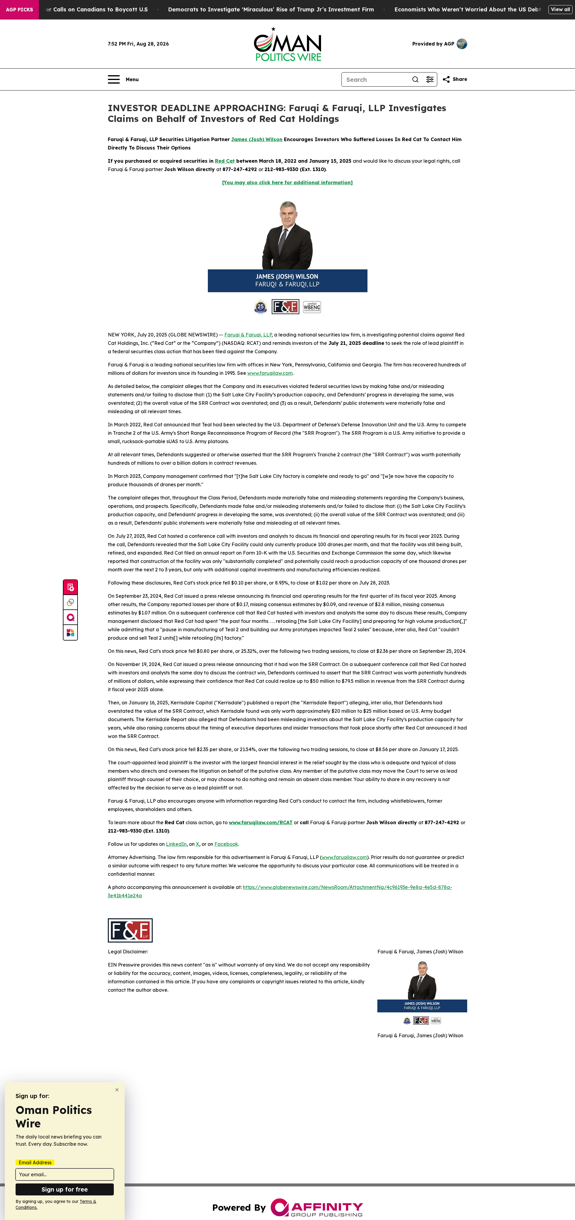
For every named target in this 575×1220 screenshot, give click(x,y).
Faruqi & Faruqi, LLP (248, 335)
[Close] (117, 1090)
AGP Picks (19, 10)
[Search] (415, 79)
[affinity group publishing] (70, 617)
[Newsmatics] (70, 632)
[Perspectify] (70, 602)
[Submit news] (70, 587)
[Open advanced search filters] (430, 79)
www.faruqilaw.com (270, 373)
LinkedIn (176, 844)
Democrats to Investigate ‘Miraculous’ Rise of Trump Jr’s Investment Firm (271, 9)
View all (560, 9)
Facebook (226, 844)
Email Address (35, 1162)
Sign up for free (65, 1189)
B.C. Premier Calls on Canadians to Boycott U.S (83, 9)
